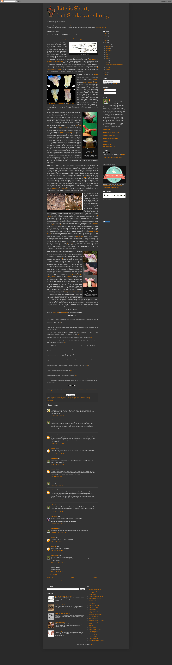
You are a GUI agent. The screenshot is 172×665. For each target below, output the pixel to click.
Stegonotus (91, 398)
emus (75, 274)
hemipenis (74, 397)
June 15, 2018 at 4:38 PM (57, 550)
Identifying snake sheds (61, 605)
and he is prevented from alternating (60, 188)
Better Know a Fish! (93, 631)
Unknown (53, 435)
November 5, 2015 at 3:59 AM (58, 523)
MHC (85, 397)
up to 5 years (63, 127)
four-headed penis (77, 283)
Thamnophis (50, 400)
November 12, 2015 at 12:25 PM (58, 532)
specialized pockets (55, 129)
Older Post (94, 577)
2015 (106, 40)
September (109, 50)
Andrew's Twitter (107, 129)
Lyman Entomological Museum (96, 640)
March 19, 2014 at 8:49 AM (57, 430)
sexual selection (69, 398)
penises (88, 397)
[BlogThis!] (69, 395)
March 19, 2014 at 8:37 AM (57, 415)
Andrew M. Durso (66, 389)
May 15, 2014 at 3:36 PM (57, 485)
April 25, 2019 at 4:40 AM (57, 571)
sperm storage (85, 398)
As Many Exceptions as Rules (96, 596)
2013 (106, 72)
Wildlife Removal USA (101, 27)
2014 (106, 42)
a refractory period (83, 177)
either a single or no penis (90, 82)
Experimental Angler (94, 638)
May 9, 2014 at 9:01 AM (56, 476)
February (108, 67)
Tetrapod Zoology (93, 591)
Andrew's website (107, 144)
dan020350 (53, 546)
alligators (49, 276)
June (107, 56)
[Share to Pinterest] (74, 395)
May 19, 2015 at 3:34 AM (57, 500)
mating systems (80, 397)
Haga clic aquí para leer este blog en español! (72, 39)
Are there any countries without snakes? (65, 631)
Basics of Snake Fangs (60, 622)
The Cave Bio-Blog (93, 622)
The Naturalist (92, 600)
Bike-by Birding (92, 627)
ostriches (70, 274)
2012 (106, 74)
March (107, 63)
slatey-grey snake (78, 398)
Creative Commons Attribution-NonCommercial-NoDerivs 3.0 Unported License (112, 157)
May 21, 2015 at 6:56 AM (57, 512)
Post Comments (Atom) (58, 580)
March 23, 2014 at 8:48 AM (57, 454)
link (60, 322)
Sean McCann (54, 408)
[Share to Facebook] (72, 395)
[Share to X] (70, 395)
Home (72, 577)
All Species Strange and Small (96, 620)
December (108, 44)
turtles (54, 276)
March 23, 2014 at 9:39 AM (57, 464)
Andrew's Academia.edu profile (110, 138)
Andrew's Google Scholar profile (111, 132)
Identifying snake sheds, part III (62, 613)
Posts (106, 90)
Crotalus (58, 397)
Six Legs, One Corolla (94, 616)
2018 (106, 34)
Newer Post (50, 577)
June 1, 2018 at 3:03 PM (56, 541)
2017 (106, 36)
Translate (115, 83)
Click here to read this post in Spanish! (72, 38)
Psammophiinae (50, 398)
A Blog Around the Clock (95, 629)
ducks (80, 274)
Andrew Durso (54, 420)
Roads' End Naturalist (94, 607)
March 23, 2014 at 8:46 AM (57, 443)
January (108, 69)
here (54, 287)
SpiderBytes (92, 603)
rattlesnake (63, 398)
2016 (106, 38)
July (107, 54)
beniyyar (53, 489)
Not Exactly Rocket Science (95, 614)
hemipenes (69, 397)
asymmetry (53, 397)
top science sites (106, 223)
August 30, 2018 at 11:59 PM (57, 562)
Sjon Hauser (92, 158)
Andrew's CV (106, 141)
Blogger (92, 644)
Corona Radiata (93, 636)
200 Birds (91, 623)
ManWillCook (54, 516)
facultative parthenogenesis (67, 132)
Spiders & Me (92, 633)
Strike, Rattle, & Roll (93, 611)
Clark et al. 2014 (76, 211)
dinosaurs (69, 276)
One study (70, 243)
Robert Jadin (71, 103)
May (107, 58)
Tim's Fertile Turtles (93, 618)
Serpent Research (93, 592)
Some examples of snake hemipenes (56, 103)
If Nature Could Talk (93, 602)
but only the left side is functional (73, 291)
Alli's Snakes (92, 613)
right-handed (79, 236)
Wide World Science (94, 605)
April (107, 60)
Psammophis (57, 398)
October (108, 48)
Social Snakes (92, 609)
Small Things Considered (95, 598)
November (108, 46)
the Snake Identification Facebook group (73, 26)
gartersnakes (63, 397)
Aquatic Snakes (92, 594)
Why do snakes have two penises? (114, 64)
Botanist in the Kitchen (94, 634)
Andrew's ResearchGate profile (110, 135)
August (108, 52)
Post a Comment (53, 574)
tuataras (95, 79)
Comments (108, 93)
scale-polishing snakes (65, 258)
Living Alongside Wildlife (95, 589)
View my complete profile (109, 146)
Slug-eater (93, 152)
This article (53, 428)
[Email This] (67, 395)
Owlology (91, 625)
